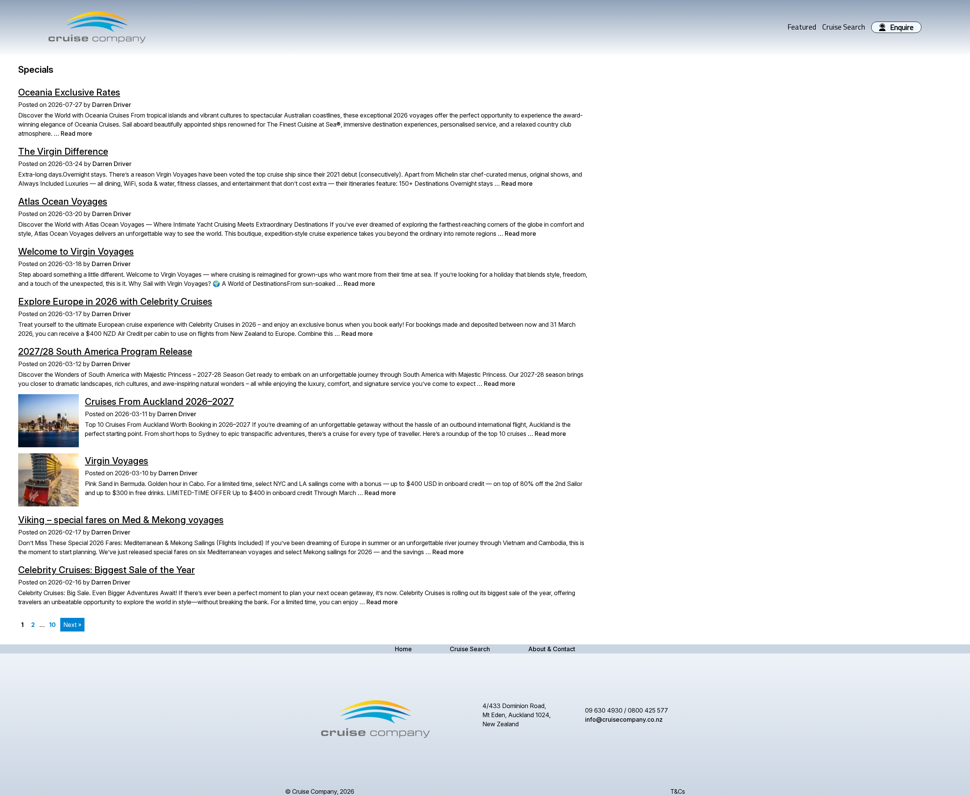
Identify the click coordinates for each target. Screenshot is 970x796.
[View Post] (48, 420)
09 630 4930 (604, 710)
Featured (801, 27)
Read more (76, 133)
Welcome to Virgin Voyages (76, 251)
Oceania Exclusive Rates (69, 92)
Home (403, 649)
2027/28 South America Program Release (105, 351)
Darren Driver (111, 104)
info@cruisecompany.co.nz (624, 719)
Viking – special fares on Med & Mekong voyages (121, 519)
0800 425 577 (648, 710)
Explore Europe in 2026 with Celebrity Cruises (115, 301)
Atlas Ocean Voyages (62, 201)
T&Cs (677, 791)
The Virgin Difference (63, 151)
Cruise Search (843, 27)
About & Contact (551, 649)
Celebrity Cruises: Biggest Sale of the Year (106, 569)
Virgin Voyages (116, 460)
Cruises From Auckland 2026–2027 (159, 401)
